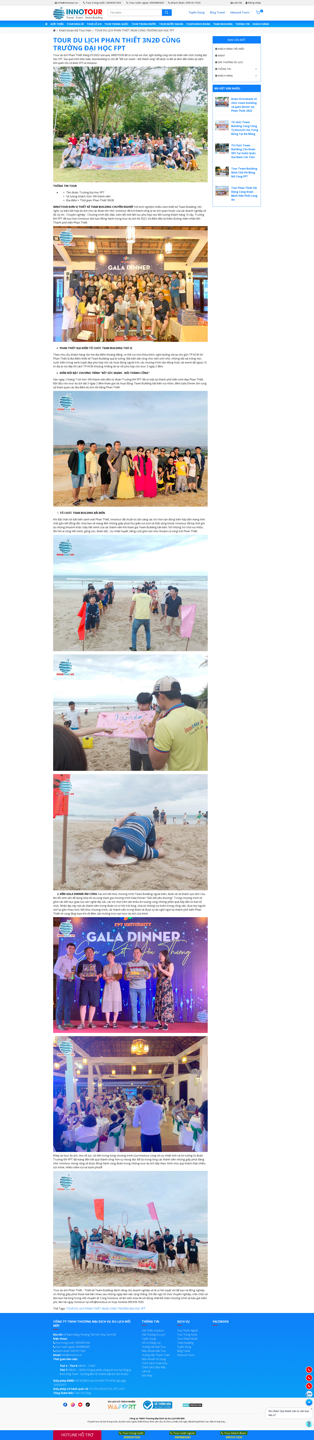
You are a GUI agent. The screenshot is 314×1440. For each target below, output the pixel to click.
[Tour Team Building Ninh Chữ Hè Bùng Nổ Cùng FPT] (222, 171)
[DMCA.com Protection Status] (192, 1404)
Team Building (223, 24)
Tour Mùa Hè (75, 24)
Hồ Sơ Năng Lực (151, 1343)
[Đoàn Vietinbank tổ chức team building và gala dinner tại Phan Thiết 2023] (222, 101)
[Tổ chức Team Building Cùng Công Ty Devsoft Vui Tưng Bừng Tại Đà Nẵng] (222, 125)
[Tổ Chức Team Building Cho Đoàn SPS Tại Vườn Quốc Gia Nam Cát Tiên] (222, 148)
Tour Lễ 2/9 (94, 24)
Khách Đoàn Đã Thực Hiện (75, 30)
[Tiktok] (88, 1405)
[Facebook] (66, 1405)
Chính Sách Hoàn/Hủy (154, 1363)
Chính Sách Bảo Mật (153, 1367)
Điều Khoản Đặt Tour (154, 1351)
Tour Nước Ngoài (171, 24)
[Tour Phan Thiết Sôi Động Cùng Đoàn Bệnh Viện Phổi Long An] (222, 190)
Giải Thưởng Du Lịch (230, 62)
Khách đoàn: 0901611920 (185, 2)
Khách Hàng (261, 24)
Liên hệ (237, 2)
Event (221, 55)
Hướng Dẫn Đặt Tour (154, 1347)
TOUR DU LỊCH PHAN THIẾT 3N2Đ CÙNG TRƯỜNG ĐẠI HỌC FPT (134, 30)
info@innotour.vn (67, 2)
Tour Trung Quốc (116, 24)
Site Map (147, 1375)
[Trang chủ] (46, 24)
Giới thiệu (57, 24)
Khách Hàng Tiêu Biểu (230, 48)
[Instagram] (73, 1405)
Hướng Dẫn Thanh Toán (156, 1355)
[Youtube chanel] (81, 1405)
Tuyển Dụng (196, 12)
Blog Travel (217, 12)
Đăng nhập (254, 2)
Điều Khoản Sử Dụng (154, 1359)
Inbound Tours (239, 12)
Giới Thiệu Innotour (153, 1330)
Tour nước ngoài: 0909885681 (146, 2)
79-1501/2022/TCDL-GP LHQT (89, 1389)
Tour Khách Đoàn (198, 24)
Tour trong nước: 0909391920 (103, 2)
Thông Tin (243, 24)
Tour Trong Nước (143, 24)
